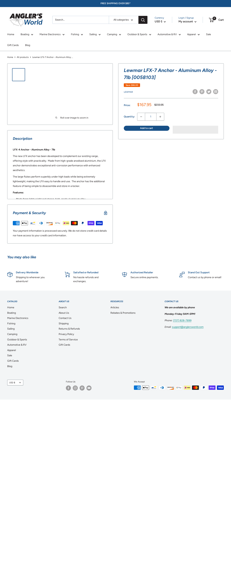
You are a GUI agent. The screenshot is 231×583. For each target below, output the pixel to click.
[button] (195, 130)
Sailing (93, 34)
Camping (112, 34)
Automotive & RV (167, 34)
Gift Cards (13, 45)
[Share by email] (215, 91)
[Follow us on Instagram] (75, 388)
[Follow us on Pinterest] (82, 388)
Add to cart (146, 128)
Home (10, 34)
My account (186, 21)
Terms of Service (68, 339)
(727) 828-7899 (182, 320)
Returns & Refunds (69, 328)
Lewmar (128, 92)
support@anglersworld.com (188, 326)
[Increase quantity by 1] (160, 116)
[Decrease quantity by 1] (141, 116)
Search (63, 307)
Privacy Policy (66, 334)
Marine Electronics (50, 34)
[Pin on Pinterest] (201, 91)
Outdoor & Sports (137, 34)
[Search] (142, 20)
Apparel (191, 34)
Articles (114, 307)
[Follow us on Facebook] (68, 388)
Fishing (75, 34)
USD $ (12, 382)
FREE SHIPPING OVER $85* (115, 3)
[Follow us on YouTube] (88, 388)
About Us (64, 312)
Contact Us (65, 318)
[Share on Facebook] (195, 91)
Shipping (64, 323)
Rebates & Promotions (123, 312)
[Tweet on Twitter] (208, 91)
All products (23, 57)
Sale (208, 34)
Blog (27, 45)
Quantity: (129, 116)
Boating (25, 34)
